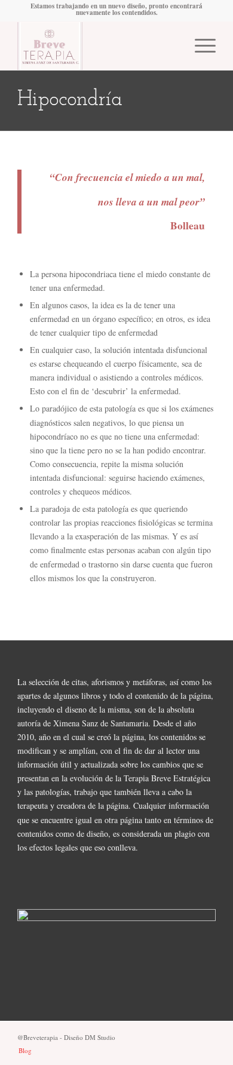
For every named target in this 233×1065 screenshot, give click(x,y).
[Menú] (199, 46)
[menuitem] (199, 46)
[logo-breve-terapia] (96, 46)
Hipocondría (69, 100)
